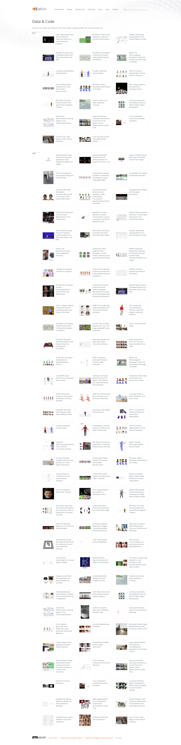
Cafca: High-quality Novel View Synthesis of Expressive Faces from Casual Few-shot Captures (65, 39)
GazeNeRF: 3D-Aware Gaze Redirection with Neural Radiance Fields (64, 412)
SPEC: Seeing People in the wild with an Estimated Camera (137, 86)
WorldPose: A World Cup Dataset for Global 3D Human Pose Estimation (101, 37)
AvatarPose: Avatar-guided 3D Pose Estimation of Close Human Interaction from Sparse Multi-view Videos (101, 253)
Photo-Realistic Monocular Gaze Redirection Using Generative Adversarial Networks (64, 628)
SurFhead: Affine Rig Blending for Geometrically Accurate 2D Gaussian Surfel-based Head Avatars (64, 194)
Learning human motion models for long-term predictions (64, 719)
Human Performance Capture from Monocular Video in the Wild (101, 476)
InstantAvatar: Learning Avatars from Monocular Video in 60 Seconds (101, 428)
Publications (59, 9)
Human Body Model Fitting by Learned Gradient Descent (100, 578)
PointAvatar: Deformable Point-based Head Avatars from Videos (138, 378)
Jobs (107, 9)
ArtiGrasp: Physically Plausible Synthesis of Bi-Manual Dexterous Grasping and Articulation (65, 344)
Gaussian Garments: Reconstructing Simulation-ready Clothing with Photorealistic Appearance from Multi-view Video (101, 196)
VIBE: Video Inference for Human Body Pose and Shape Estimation (101, 594)
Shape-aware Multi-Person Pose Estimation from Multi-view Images (101, 508)
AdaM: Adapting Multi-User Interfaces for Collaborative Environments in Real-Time (100, 703)
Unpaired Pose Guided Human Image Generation (100, 644)
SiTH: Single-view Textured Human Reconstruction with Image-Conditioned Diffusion (136, 310)
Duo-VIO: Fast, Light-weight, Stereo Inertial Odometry (64, 139)
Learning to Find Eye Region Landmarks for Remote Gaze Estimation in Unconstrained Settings (137, 685)
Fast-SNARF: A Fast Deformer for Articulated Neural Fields (64, 378)
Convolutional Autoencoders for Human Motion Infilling (65, 560)
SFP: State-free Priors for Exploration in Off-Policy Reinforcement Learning (101, 444)
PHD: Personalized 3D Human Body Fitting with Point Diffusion (64, 175)
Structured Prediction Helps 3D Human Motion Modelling (138, 610)
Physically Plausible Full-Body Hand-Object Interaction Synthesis (101, 341)
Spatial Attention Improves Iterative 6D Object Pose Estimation (101, 560)
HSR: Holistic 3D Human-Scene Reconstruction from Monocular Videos (101, 233)
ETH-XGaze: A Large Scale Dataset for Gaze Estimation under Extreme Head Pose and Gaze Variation (138, 562)
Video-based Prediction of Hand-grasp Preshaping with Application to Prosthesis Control (138, 646)
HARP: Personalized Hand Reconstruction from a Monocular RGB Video (101, 396)
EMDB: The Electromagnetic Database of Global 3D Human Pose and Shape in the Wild (137, 57)
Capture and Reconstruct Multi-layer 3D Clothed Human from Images (138, 157)
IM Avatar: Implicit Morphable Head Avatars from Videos (101, 86)
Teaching (91, 9)
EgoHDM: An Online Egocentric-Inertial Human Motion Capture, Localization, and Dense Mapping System (101, 217)
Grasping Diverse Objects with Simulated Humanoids (138, 192)
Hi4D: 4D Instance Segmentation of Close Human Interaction (137, 73)
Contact (115, 9)
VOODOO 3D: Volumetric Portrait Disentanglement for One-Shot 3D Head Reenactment (64, 289)
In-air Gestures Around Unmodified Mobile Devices (101, 139)
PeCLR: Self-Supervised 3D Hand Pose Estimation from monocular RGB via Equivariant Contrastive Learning (65, 510)
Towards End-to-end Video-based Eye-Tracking (100, 102)
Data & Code (80, 9)
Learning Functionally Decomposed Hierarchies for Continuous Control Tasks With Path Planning (65, 544)
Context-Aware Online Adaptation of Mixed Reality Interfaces (63, 644)
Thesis (100, 9)
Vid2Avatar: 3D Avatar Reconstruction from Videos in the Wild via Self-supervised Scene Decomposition (100, 380)
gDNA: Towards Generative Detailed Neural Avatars (136, 444)
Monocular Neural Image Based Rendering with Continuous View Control (138, 626)
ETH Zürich (54, 738)
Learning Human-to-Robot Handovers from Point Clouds (137, 396)
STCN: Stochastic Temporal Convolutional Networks (101, 662)
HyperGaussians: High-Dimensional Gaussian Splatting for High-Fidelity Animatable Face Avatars (64, 159)
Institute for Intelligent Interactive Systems (99, 738)
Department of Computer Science (71, 738)
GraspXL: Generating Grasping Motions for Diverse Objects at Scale (137, 37)
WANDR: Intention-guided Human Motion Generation (137, 271)
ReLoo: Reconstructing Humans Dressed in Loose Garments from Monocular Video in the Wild (64, 235)
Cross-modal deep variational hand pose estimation (137, 118)
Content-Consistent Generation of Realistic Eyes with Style (101, 610)
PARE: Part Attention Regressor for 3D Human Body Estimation (65, 526)
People (69, 9)
